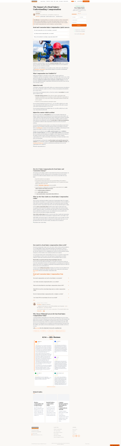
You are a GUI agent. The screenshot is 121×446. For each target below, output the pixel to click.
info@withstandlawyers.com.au (37, 434)
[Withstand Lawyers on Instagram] (76, 436)
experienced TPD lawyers (38, 143)
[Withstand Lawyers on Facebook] (74, 436)
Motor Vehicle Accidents (58, 432)
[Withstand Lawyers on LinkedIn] (79, 436)
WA (75, 1)
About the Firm (66, 1)
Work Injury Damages (57, 435)
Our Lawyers (61, 1)
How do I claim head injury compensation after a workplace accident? (48, 294)
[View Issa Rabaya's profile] (34, 14)
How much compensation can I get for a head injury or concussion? (51, 30)
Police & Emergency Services (59, 437)
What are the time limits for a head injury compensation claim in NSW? (51, 37)
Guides (57, 1)
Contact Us (74, 430)
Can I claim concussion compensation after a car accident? (51, 33)
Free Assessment (86, 1)
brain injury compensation (40, 69)
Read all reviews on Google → (51, 386)
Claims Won (48, 1)
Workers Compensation (58, 429)
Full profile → (40, 311)
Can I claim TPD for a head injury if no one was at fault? (45, 297)
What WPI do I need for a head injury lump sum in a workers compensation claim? (49, 289)
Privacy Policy (87, 443)
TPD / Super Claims (57, 430)
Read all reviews (59, 16)
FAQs (54, 1)
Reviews (52, 1)
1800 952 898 (80, 1)
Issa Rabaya (38, 13)
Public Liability (56, 433)
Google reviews (52, 16)
